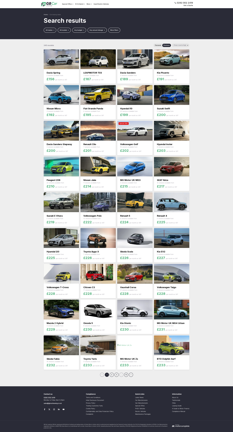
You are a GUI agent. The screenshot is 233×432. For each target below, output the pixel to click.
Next (131, 375)
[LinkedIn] (58, 410)
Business (167, 45)
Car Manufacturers (141, 400)
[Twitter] (49, 410)
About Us (175, 397)
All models (63, 30)
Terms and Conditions (93, 397)
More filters (114, 30)
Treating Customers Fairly (94, 406)
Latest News (139, 397)
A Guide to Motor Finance (180, 408)
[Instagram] (54, 410)
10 (126, 375)
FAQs (174, 403)
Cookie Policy (90, 408)
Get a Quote (188, 5)
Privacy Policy (90, 403)
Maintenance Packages (143, 414)
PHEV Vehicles (140, 408)
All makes (49, 30)
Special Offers (140, 406)
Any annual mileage (96, 30)
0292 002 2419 (49, 398)
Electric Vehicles (140, 411)
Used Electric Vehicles (101, 4)
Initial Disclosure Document (95, 400)
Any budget (78, 30)
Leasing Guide (176, 406)
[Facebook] (44, 410)
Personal (158, 45)
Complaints (89, 414)
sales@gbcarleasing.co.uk (53, 403)
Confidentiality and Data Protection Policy (100, 411)
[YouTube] (63, 410)
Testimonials (176, 400)
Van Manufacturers (141, 403)
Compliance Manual (178, 411)
